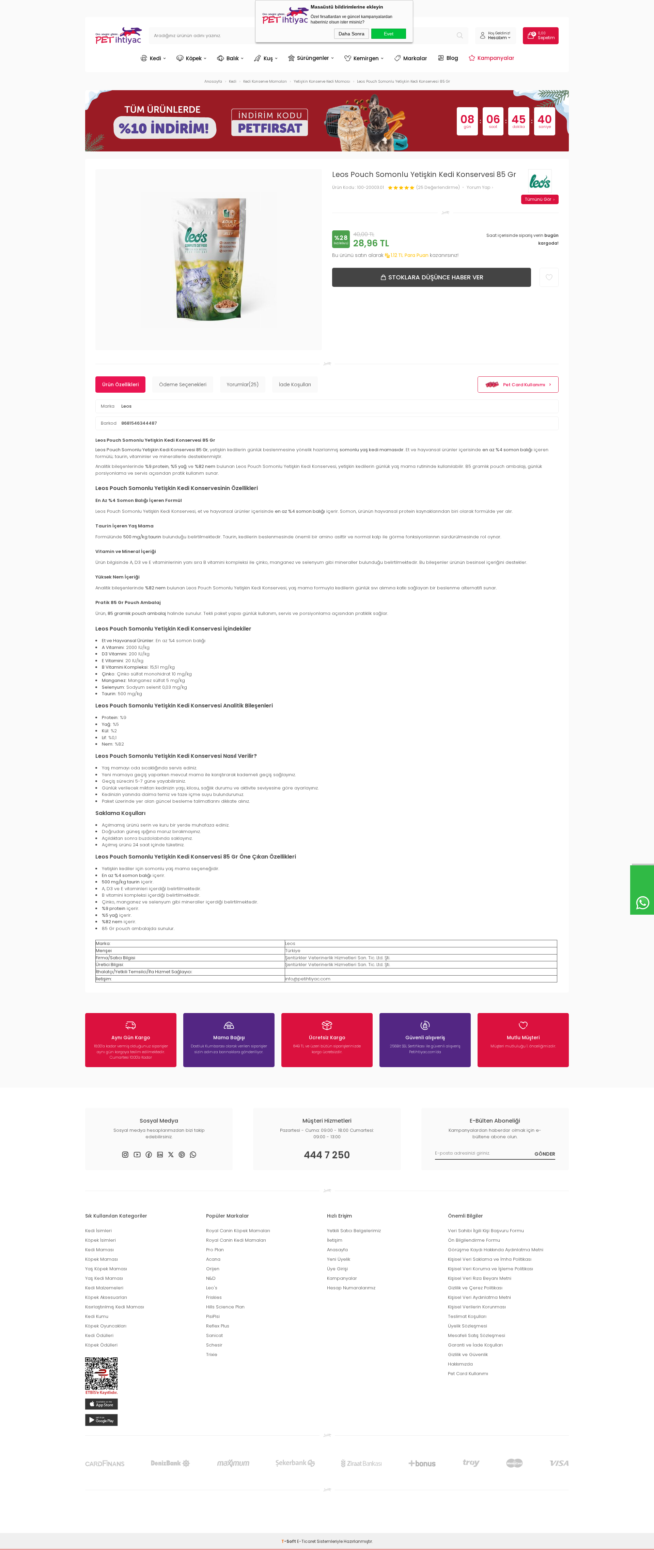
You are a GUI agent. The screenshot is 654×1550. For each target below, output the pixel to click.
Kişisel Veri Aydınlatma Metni (479, 1297)
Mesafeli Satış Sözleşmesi (476, 1335)
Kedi (155, 58)
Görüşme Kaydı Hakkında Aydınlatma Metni (495, 1249)
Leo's (211, 1288)
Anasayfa (337, 1249)
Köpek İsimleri (100, 1240)
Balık (233, 58)
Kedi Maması (99, 1249)
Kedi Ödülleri (99, 1335)
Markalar (415, 58)
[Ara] (459, 35)
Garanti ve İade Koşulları (475, 1345)
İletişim (334, 1240)
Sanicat (214, 1335)
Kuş (268, 58)
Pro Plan (215, 1249)
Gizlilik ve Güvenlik (468, 1354)
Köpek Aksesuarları (106, 1297)
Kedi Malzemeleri (104, 1288)
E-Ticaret (306, 1541)
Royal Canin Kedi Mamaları (236, 1240)
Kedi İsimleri (98, 1230)
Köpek (194, 58)
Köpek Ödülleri (101, 1345)
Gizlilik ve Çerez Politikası (475, 1288)
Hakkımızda (460, 1364)
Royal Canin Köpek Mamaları (238, 1230)
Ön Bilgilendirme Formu (474, 1240)
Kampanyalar (496, 57)
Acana (213, 1259)
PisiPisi (213, 1316)
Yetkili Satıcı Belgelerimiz (354, 1230)
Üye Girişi (337, 1269)
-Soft (289, 1541)
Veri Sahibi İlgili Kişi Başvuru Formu (486, 1230)
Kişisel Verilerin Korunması (477, 1307)
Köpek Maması (101, 1259)
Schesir (214, 1345)
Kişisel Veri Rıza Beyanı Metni (479, 1278)
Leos (126, 406)
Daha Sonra (351, 33)
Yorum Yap (479, 187)
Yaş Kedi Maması (104, 1278)
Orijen (212, 1269)
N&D (211, 1278)
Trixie (211, 1354)
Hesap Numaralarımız (351, 1288)
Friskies (214, 1297)
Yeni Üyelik (338, 1259)
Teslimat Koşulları (467, 1316)
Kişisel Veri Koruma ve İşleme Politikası (490, 1269)
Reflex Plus (217, 1326)
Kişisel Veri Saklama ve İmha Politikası (489, 1259)
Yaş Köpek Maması (106, 1269)
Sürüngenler (313, 57)
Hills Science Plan (225, 1307)
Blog (452, 57)
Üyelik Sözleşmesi (467, 1326)
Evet (388, 33)
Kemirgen (366, 58)
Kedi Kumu (96, 1316)
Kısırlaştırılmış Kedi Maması (114, 1307)
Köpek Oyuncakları (105, 1326)
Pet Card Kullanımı (524, 384)
